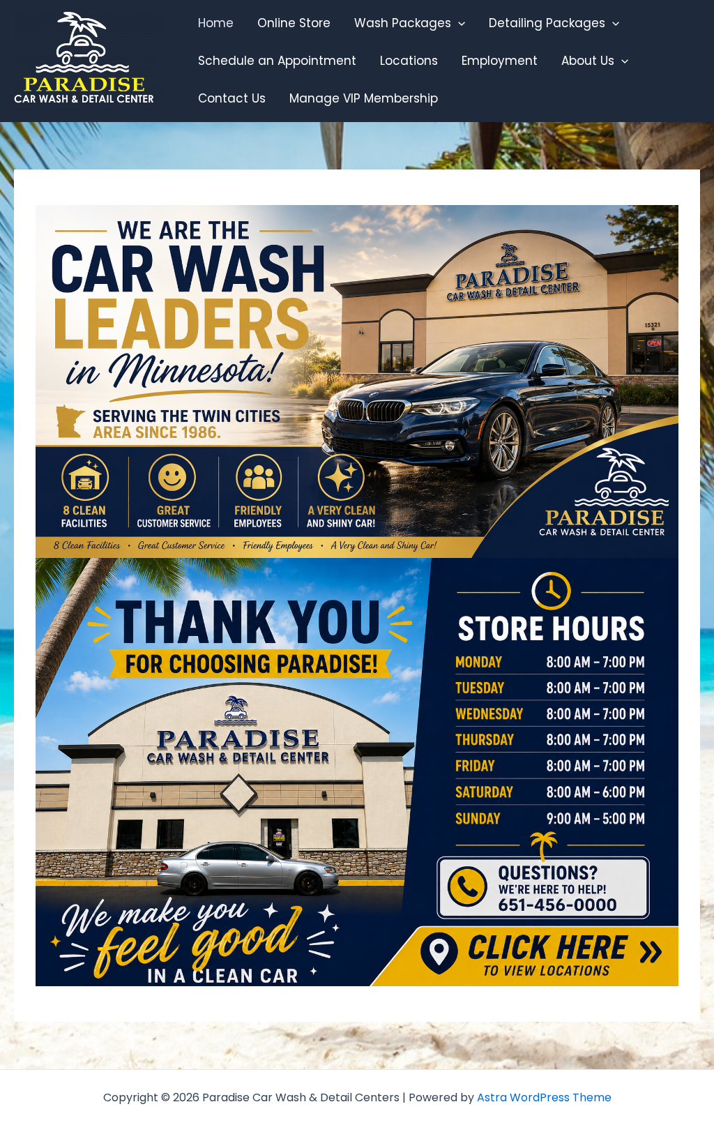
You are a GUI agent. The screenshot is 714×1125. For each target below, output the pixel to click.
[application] (458, 23)
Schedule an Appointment (277, 60)
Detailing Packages (547, 23)
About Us (587, 60)
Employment (500, 60)
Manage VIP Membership (363, 98)
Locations (409, 60)
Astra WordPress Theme (544, 1097)
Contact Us (232, 98)
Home (216, 23)
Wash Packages (402, 23)
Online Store (294, 23)
